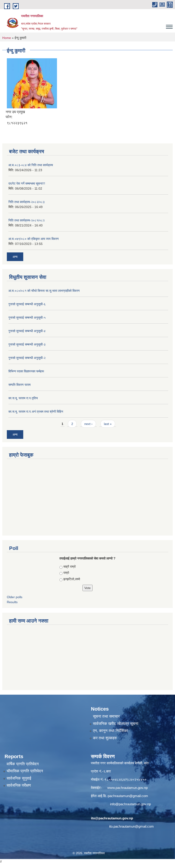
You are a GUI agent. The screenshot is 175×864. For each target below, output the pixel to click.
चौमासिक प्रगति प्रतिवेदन (25, 771)
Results (12, 602)
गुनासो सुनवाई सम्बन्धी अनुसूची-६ (27, 304)
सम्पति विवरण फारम (19, 384)
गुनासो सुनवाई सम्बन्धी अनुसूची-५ (27, 317)
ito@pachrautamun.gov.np (112, 818)
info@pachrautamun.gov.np (130, 804)
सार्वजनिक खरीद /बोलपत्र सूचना (115, 724)
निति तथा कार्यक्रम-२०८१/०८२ (26, 220)
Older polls (14, 597)
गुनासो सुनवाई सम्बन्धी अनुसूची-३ (27, 344)
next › (88, 424)
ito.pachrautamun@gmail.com (131, 826)
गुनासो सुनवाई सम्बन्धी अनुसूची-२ (27, 358)
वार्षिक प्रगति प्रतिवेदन (23, 764)
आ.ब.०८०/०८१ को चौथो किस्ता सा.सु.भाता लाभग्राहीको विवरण (44, 290)
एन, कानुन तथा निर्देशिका (110, 731)
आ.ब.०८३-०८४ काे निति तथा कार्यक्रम (30, 165)
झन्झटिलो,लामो (71, 579)
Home (6, 38)
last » (108, 424)
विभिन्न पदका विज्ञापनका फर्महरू (26, 371)
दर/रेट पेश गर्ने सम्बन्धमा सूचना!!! (26, 183)
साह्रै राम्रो (69, 566)
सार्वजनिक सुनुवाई (19, 778)
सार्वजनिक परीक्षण (19, 785)
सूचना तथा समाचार (106, 716)
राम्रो (66, 572)
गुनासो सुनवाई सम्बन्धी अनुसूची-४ (27, 331)
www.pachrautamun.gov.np (127, 788)
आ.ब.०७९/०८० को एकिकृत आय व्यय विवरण (33, 239)
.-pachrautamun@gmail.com (127, 796)
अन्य (15, 257)
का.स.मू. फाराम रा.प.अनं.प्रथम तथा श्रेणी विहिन (35, 411)
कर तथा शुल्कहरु (105, 738)
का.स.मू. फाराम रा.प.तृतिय (23, 398)
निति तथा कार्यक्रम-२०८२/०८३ (26, 202)
